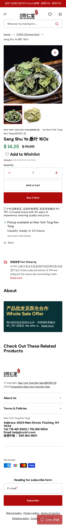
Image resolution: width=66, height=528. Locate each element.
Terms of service (50, 513)
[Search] (57, 24)
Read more (47, 325)
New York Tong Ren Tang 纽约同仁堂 (37, 382)
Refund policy (14, 513)
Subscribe (33, 500)
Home (7, 34)
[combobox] (33, 24)
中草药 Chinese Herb (27, 34)
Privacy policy (31, 513)
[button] (5, 14)
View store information (19, 236)
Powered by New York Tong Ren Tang (30, 386)
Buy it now (33, 197)
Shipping (8, 160)
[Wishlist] (50, 14)
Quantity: (9, 165)
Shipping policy (20, 518)
